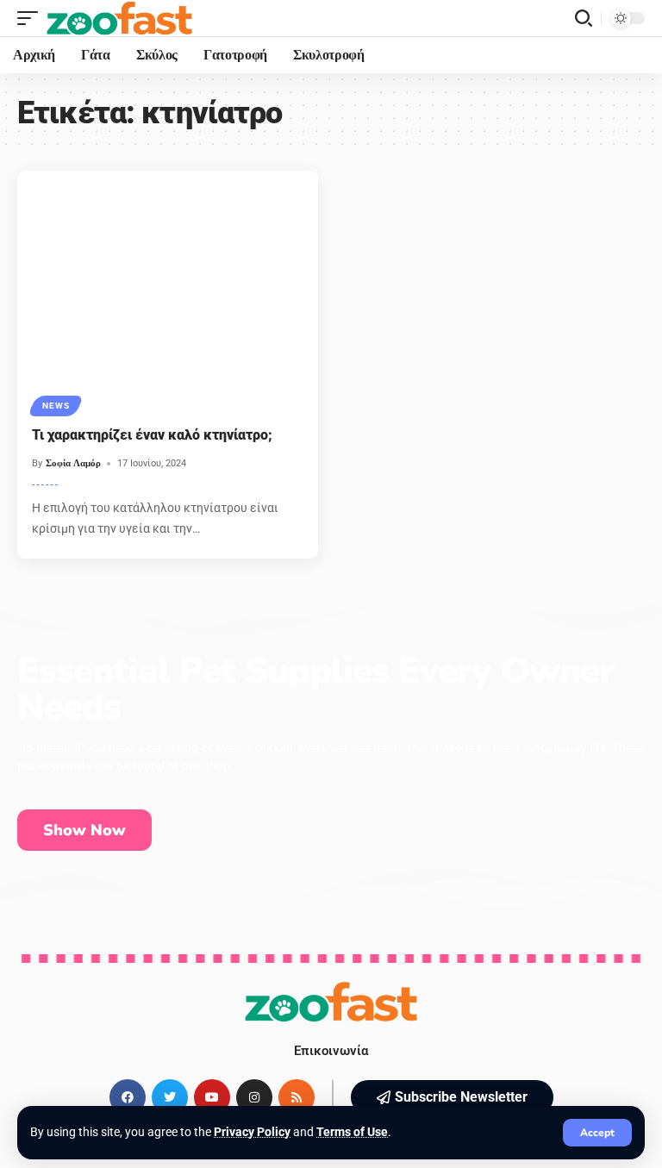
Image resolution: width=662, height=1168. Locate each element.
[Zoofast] (119, 18)
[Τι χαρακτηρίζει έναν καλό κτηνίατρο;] (167, 291)
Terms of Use (352, 1132)
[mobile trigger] (32, 18)
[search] (583, 18)
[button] (452, 1097)
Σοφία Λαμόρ (73, 463)
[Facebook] (127, 1097)
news (55, 405)
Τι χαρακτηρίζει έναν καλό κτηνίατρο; (152, 435)
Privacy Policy (252, 1132)
